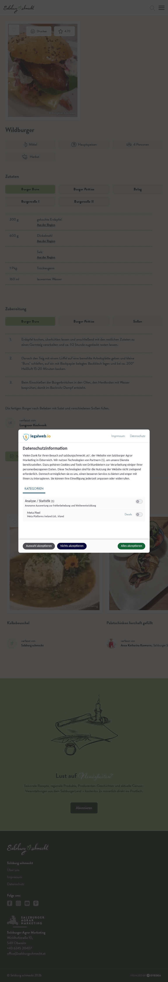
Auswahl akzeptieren (39, 546)
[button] (137, 501)
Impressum (118, 436)
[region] (84, 486)
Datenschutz (137, 436)
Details (128, 514)
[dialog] (84, 491)
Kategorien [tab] (34, 488)
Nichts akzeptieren (71, 546)
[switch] (139, 501)
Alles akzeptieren (131, 546)
